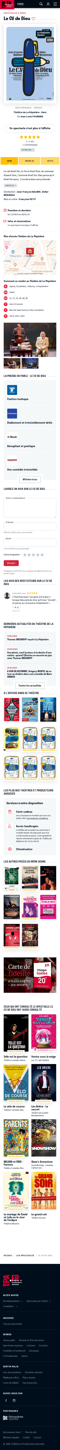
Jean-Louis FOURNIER (31, 116)
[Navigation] (55, 4)
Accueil (8, 1255)
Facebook (6, 1400)
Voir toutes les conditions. (37, 818)
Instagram (14, 1400)
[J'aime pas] (18, 608)
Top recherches (29, 1383)
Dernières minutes (34, 1372)
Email (8, 538)
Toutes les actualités (30, 685)
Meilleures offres (11, 1377)
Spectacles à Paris (15, 13)
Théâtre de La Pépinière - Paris (30, 112)
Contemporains (23, 108)
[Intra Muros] (12, 709)
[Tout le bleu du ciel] (12, 738)
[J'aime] (14, 607)
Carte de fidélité (11, 1383)
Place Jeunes (29, 1377)
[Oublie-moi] (48, 907)
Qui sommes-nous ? (12, 1432)
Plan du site (30, 1432)
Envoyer (11, 563)
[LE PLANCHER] (12, 907)
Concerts (43, 1345)
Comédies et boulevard (14, 1350)
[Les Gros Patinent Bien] (30, 709)
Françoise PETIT (27, 199)
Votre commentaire (15, 498)
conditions (30, 571)
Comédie (38, 108)
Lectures (31, 1345)
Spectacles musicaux (13, 1345)
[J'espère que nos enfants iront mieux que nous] (48, 709)
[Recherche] (41, 4)
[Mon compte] (48, 4)
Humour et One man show (31, 1340)
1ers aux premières (12, 1372)
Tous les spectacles (12, 1324)
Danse (24, 1356)
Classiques (34, 1350)
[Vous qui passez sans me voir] (48, 878)
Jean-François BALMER (28, 192)
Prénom (10, 522)
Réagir (15, 611)
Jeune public (9, 1340)
